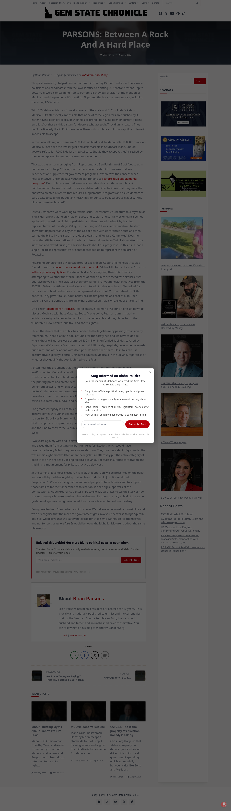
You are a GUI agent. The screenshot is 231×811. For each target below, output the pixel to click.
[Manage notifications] (224, 804)
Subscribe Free (137, 424)
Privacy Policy (130, 434)
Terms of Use (114, 434)
